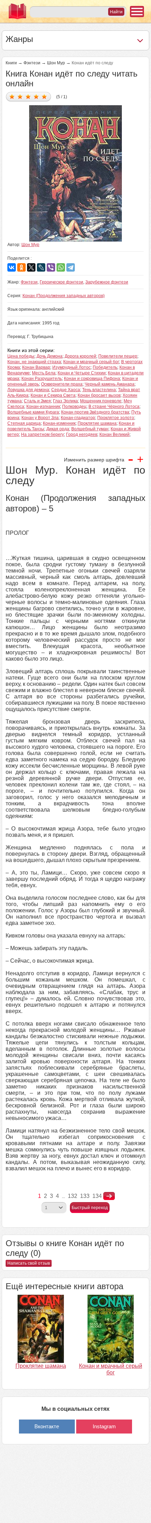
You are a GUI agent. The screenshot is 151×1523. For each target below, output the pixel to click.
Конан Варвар (36, 367)
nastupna (109, 1196)
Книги (11, 62)
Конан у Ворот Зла (40, 417)
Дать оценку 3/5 (28, 96)
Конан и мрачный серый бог (91, 361)
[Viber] (51, 267)
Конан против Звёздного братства (95, 412)
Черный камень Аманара (109, 384)
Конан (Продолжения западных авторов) (63, 295)
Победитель (105, 367)
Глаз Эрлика (65, 400)
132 (72, 1196)
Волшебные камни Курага (33, 412)
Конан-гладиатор (78, 417)
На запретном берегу (42, 434)
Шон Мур (56, 62)
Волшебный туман (90, 428)
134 (97, 1196)
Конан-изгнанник (43, 406)
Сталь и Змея (37, 400)
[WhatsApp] (61, 267)
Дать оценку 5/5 (44, 96)
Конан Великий (114, 434)
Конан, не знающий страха (34, 361)
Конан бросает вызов (99, 395)
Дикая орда (57, 428)
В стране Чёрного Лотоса (113, 406)
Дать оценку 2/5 (20, 96)
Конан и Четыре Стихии (82, 373)
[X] (31, 267)
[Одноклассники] (21, 267)
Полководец (74, 406)
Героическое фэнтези (61, 282)
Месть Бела (43, 373)
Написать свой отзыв (28, 1263)
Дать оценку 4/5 (36, 96)
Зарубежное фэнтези (106, 282)
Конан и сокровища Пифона (92, 378)
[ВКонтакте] (11, 267)
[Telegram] (70, 267)
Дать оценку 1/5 (12, 96)
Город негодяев (81, 434)
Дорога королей (80, 356)
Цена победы (20, 356)
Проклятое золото (115, 417)
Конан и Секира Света (53, 395)
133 (85, 1196)
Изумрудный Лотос (71, 367)
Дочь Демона (50, 356)
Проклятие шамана (97, 423)
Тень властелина (99, 389)
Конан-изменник (59, 423)
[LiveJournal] (41, 267)
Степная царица (24, 423)
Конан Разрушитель (41, 378)
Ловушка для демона (28, 389)
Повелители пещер (117, 356)
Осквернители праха (62, 384)
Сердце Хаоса (65, 389)
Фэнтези (32, 62)
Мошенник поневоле (101, 400)
